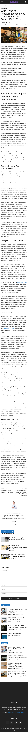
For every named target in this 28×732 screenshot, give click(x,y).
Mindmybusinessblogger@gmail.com (17, 712)
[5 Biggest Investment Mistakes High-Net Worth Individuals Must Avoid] (4, 665)
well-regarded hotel (22, 282)
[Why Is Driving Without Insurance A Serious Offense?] (4, 658)
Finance (4, 643)
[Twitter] (20, 722)
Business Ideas (8, 5)
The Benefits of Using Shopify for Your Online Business (7, 492)
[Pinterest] (16, 722)
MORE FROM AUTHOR (8, 534)
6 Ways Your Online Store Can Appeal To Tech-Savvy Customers (17, 611)
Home (2, 5)
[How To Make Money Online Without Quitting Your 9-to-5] (5, 539)
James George (5, 24)
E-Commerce (5, 605)
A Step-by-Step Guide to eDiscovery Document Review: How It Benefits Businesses (21, 493)
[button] (26, 2)
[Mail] (15, 524)
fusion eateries (15, 439)
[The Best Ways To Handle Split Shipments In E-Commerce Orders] (4, 620)
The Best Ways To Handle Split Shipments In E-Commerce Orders (16, 619)
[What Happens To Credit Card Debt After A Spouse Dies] (4, 649)
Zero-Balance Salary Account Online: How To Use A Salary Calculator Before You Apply (17, 673)
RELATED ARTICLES (7, 531)
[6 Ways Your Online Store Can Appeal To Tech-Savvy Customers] (4, 611)
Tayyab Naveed (11, 614)
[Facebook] (12, 524)
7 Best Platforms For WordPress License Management (14, 635)
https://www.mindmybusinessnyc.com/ (14, 513)
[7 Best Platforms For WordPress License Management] (4, 636)
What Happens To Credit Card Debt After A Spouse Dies (16, 648)
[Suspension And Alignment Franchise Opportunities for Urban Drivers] (5, 556)
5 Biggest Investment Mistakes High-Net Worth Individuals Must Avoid (16, 664)
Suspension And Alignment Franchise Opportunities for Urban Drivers (17, 556)
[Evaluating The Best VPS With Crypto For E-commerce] (4, 628)
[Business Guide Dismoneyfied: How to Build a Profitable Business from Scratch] (5, 547)
